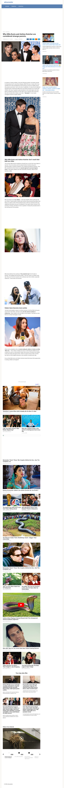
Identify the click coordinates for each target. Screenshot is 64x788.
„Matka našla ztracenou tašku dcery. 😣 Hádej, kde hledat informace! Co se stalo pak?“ (51, 67)
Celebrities (13, 6)
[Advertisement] (32, 19)
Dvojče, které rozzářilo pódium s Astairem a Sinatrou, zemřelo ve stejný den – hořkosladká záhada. (51, 89)
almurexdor (8, 2)
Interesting (20, 6)
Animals (7, 6)
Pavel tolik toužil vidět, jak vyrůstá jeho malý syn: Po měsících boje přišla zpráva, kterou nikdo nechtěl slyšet (30, 686)
